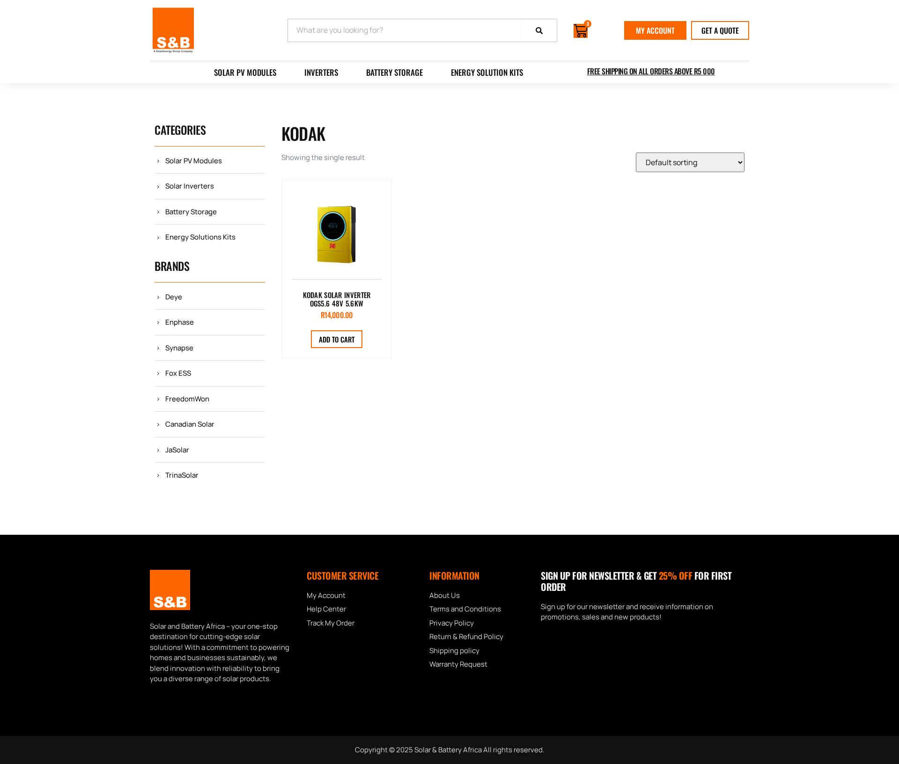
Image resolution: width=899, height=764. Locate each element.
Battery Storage (394, 72)
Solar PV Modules (245, 72)
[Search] (539, 30)
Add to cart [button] (336, 339)
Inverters (321, 72)
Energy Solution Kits (487, 72)
